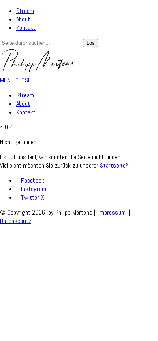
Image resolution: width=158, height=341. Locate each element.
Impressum (112, 212)
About (23, 19)
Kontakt (26, 27)
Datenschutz (15, 221)
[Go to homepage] (38, 71)
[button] (15, 80)
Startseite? (114, 165)
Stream (25, 10)
